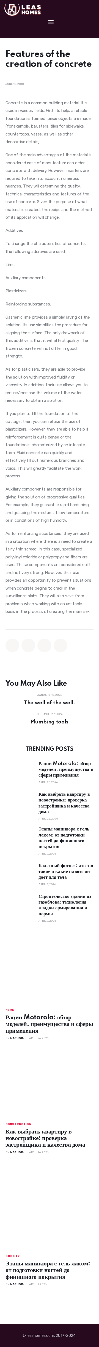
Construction (18, 1124)
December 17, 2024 (49, 714)
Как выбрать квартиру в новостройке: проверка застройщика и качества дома (64, 803)
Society (13, 1256)
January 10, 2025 (49, 695)
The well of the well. (49, 702)
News (10, 1010)
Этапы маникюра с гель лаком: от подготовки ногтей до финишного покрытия (63, 837)
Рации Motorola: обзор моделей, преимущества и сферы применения (65, 769)
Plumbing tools (49, 722)
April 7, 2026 (47, 853)
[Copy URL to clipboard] (60, 645)
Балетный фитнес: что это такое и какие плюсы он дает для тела (65, 871)
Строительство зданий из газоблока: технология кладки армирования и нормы (64, 905)
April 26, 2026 (48, 782)
